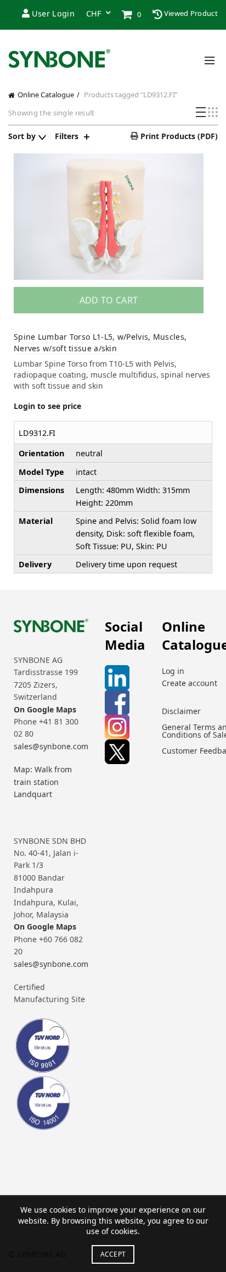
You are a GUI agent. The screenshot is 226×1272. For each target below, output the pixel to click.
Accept (113, 1254)
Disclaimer (181, 711)
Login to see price (47, 406)
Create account (189, 683)
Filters (66, 136)
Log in (173, 671)
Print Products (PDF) (178, 136)
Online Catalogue (46, 94)
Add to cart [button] (109, 300)
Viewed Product (190, 13)
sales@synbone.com (51, 746)
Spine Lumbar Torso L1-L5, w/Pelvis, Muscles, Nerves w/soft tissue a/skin (100, 342)
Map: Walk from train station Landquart (43, 781)
